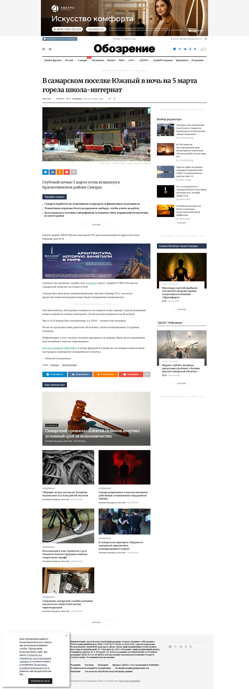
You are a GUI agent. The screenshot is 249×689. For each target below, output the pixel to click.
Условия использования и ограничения (90, 668)
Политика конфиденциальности (132, 668)
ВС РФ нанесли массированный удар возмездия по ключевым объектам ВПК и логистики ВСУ (191, 150)
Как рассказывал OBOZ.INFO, (59, 348)
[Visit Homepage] (124, 49)
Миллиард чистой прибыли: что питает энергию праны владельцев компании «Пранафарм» (180, 292)
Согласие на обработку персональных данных (109, 671)
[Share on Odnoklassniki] (59, 172)
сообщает (91, 283)
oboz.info (46, 99)
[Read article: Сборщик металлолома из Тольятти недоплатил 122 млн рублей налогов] (68, 467)
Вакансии (75, 671)
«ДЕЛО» (144, 60)
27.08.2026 (80, 441)
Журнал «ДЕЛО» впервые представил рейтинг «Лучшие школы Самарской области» (181, 368)
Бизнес (111, 60)
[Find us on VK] (185, 49)
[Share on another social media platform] (74, 172)
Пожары (55, 365)
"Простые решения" (130, 681)
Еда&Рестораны (163, 60)
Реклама (89, 665)
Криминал (182, 60)
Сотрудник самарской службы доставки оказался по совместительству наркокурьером (67, 604)
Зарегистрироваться (191, 39)
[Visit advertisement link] (124, 18)
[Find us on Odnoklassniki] (190, 49)
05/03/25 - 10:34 (63, 99)
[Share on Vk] (52, 172)
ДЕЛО (164, 301)
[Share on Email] (67, 172)
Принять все (40, 681)
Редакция (197, 60)
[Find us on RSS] (195, 49)
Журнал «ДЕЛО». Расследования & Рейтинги (135, 665)
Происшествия (69, 365)
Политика (98, 60)
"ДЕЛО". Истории (170, 284)
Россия (69, 60)
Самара (83, 60)
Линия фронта (53, 60)
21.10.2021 (174, 301)
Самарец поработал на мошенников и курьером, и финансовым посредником (92, 203)
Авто (122, 60)
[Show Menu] (43, 49)
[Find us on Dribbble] (180, 49)
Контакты (103, 665)
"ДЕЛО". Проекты (170, 361)
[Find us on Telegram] (174, 49)
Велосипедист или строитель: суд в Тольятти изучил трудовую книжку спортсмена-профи (64, 554)
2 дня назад (184, 199)
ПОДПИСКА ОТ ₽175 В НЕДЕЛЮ (61, 39)
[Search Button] (50, 49)
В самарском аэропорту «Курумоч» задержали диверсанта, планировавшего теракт (121, 545)
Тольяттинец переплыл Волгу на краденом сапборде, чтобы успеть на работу (91, 208)
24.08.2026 (175, 375)
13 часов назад (185, 138)
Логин (176, 39)
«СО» (131, 60)
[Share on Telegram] (45, 172)
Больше (96, 225)
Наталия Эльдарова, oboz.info (58, 441)
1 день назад (184, 180)
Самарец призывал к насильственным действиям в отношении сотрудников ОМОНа (123, 495)
